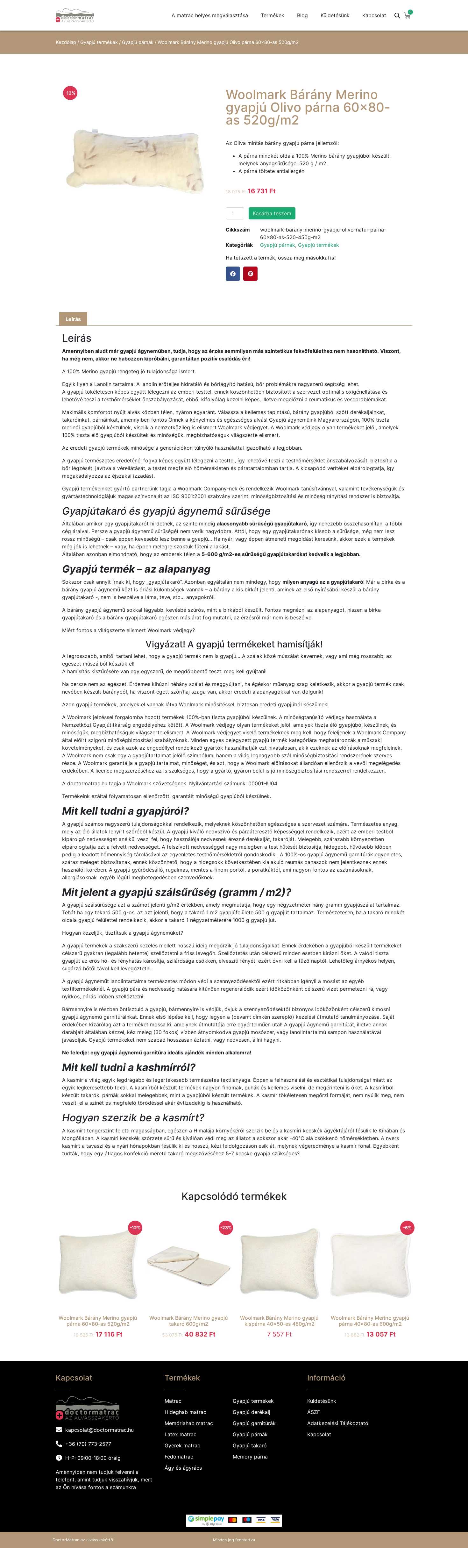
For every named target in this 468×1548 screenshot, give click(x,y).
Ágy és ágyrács (183, 1468)
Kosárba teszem (272, 213)
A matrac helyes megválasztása (210, 15)
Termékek (272, 15)
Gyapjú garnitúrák (254, 1423)
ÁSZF (313, 1412)
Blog (302, 15)
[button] (233, 274)
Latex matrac (180, 1434)
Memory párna (250, 1456)
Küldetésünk (335, 15)
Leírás (73, 319)
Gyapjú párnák (137, 42)
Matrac (173, 1401)
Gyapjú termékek (99, 42)
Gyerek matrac (182, 1445)
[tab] (73, 319)
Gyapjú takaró (250, 1445)
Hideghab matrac (185, 1412)
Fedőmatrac (179, 1456)
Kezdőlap (66, 42)
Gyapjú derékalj (251, 1412)
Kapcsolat (374, 15)
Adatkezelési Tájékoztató (337, 1423)
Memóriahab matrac (189, 1423)
